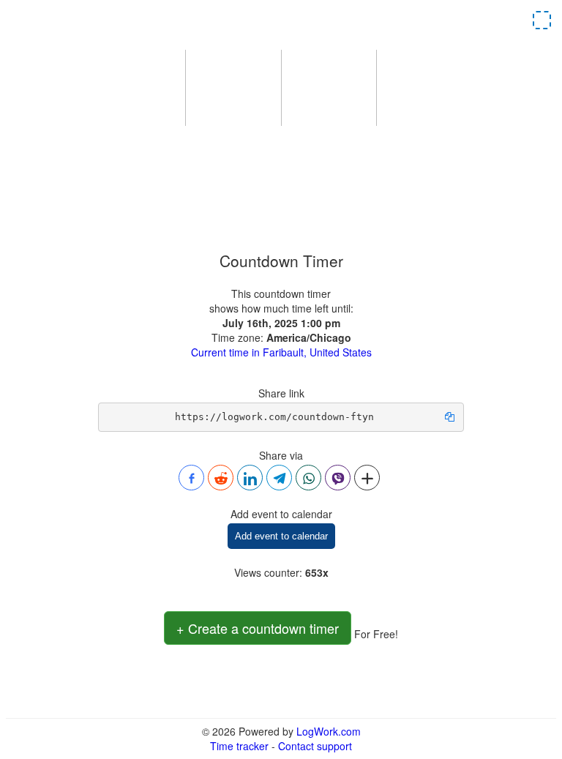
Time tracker (239, 746)
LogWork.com (328, 731)
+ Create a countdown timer (257, 628)
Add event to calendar (281, 536)
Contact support (315, 746)
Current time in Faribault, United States (281, 352)
